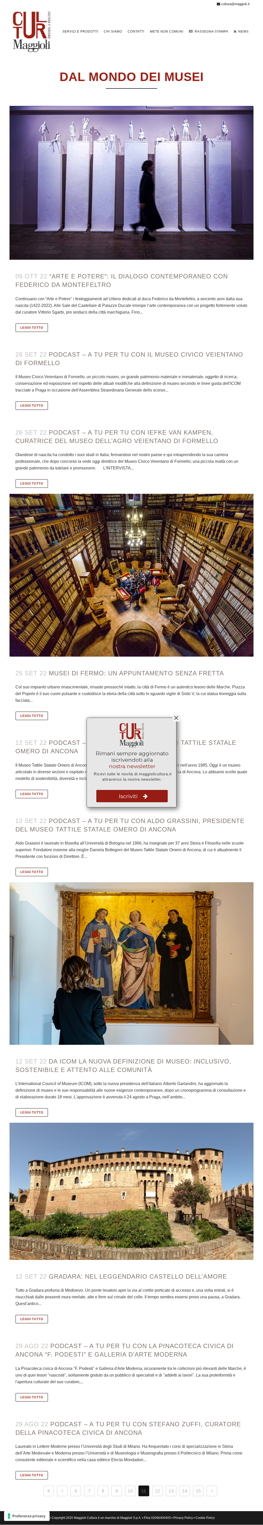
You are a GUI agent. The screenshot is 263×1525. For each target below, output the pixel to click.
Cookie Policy (205, 1518)
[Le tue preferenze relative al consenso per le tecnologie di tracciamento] (27, 1516)
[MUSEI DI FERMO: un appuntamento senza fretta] (131, 575)
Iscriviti (129, 796)
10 (130, 1490)
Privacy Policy (183, 1518)
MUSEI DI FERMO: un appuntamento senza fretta (136, 673)
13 (171, 1490)
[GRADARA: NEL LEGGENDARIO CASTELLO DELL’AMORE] (131, 1191)
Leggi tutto (31, 327)
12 (157, 1490)
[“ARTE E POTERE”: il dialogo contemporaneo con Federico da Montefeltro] (131, 183)
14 (184, 1490)
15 (198, 1490)
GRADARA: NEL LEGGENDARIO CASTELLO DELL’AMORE (138, 1276)
